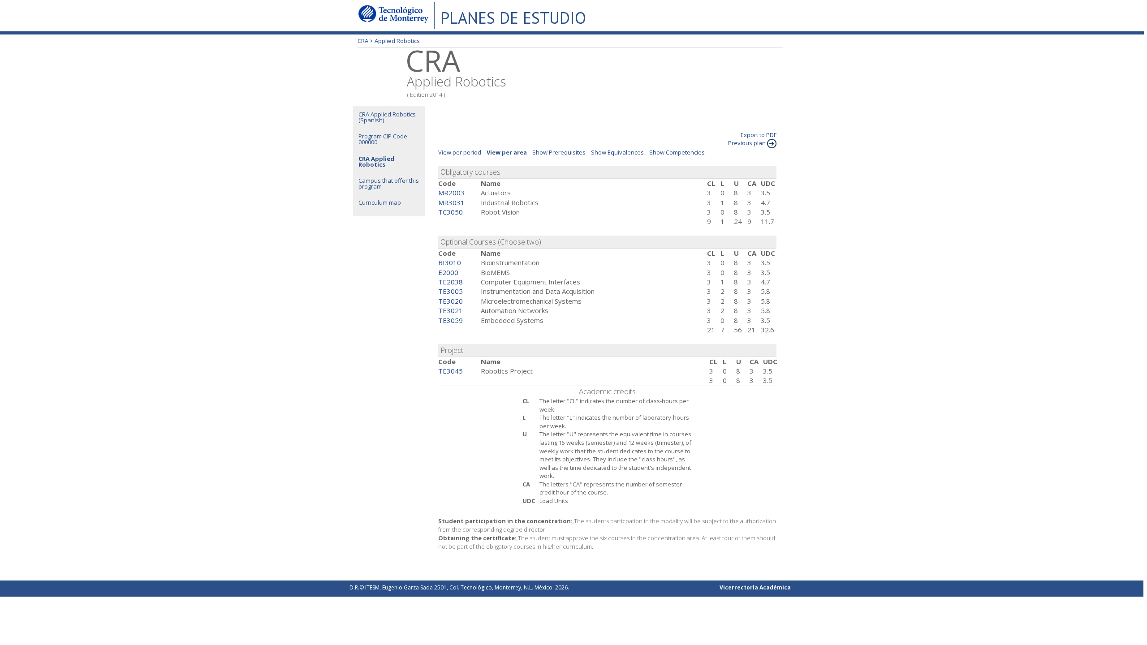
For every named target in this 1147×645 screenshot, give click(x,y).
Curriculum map (379, 202)
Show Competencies (677, 152)
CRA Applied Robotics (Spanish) (387, 117)
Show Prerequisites (559, 152)
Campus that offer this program (388, 183)
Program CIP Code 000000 (382, 139)
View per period (459, 152)
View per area (507, 152)
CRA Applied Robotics (376, 161)
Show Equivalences (617, 152)
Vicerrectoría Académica (755, 587)
